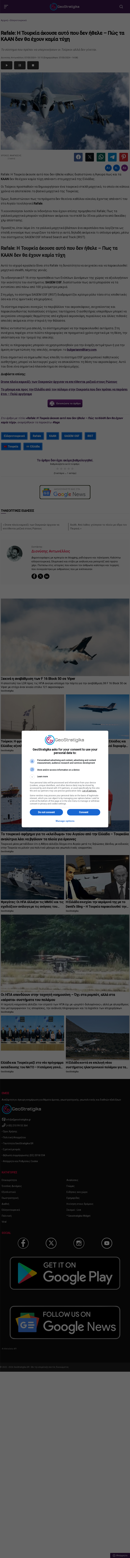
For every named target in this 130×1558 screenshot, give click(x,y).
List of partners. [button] (89, 791)
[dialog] (65, 779)
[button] (65, 776)
